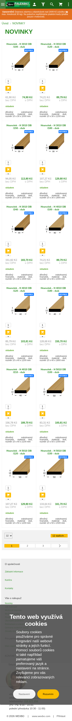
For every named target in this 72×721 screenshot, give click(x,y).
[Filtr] (43, 4)
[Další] (59, 546)
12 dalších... (59, 535)
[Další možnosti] (68, 4)
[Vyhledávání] (52, 4)
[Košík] (60, 4)
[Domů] (18, 4)
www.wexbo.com (41, 716)
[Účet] (34, 4)
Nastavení (24, 694)
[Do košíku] (8, 88)
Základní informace (14, 571)
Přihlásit (61, 716)
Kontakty (9, 588)
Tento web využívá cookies (36, 620)
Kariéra (8, 580)
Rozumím (48, 694)
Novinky (9, 603)
